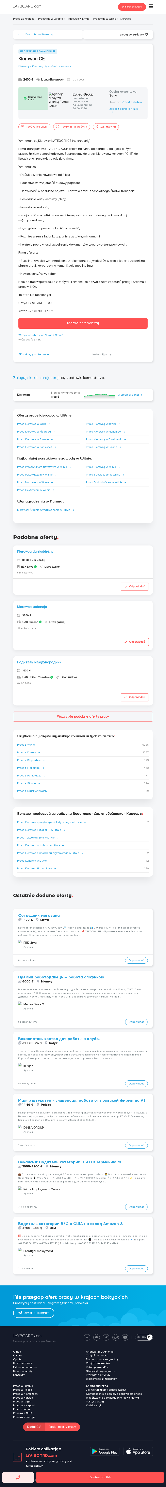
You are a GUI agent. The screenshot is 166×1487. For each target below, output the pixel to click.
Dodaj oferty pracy (62, 1426)
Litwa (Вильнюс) (52, 79)
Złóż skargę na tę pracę (33, 354)
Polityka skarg (95, 1401)
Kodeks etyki (94, 1405)
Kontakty (19, 1375)
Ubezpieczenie (22, 1363)
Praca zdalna (21, 1409)
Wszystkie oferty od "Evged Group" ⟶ (43, 335)
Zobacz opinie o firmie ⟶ (123, 110)
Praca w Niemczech (25, 1394)
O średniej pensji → (130, 394)
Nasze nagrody (22, 1371)
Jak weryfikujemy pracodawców (106, 1389)
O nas (17, 1351)
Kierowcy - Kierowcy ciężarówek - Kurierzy (44, 66)
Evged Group (83, 94)
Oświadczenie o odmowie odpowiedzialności (114, 1394)
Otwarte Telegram (36, 1312)
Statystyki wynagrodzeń (101, 1371)
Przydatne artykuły (98, 1375)
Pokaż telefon (132, 102)
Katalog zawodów (97, 1367)
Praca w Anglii (22, 1401)
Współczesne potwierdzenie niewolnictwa (112, 1397)
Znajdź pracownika (98, 1363)
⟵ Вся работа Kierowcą (35, 34)
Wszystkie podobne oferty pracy (83, 716)
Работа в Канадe (24, 1417)
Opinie (17, 1359)
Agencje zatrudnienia (100, 1351)
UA (144, 1337)
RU (138, 1337)
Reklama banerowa (25, 1367)
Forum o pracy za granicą (102, 1359)
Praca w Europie (23, 1386)
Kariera (17, 1355)
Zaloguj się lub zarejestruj (36, 378)
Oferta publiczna (97, 1386)
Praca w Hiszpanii (24, 1405)
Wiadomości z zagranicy (101, 1378)
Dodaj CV (34, 1426)
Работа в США (22, 1413)
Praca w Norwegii (23, 1397)
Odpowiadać (137, 586)
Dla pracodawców (132, 7)
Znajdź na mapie (96, 1355)
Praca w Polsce (22, 1389)
